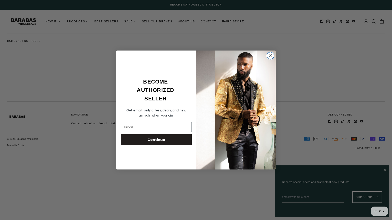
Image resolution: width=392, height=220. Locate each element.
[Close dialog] (270, 55)
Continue (156, 139)
